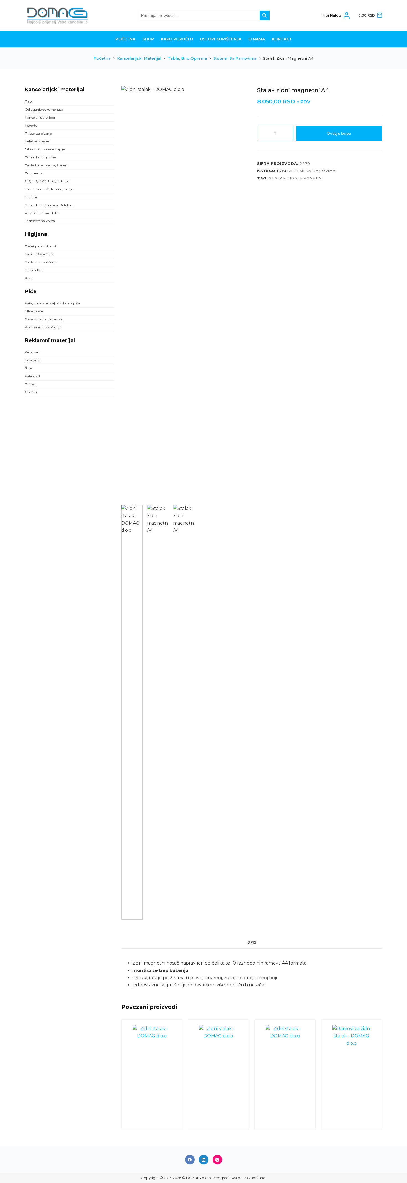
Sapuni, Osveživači (40, 254)
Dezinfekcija (34, 270)
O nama (256, 39)
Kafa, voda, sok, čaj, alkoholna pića (52, 303)
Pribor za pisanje (38, 133)
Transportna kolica (40, 221)
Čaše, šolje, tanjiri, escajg (44, 319)
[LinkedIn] (203, 1159)
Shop (148, 39)
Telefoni (31, 197)
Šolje (28, 368)
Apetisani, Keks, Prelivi (42, 327)
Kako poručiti (177, 39)
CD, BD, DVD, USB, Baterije (47, 181)
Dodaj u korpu (339, 133)
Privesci (31, 384)
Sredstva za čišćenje (41, 262)
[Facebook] (190, 1159)
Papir (29, 101)
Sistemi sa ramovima (311, 170)
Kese (28, 278)
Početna (125, 39)
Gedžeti (31, 392)
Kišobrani (32, 352)
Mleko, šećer (34, 311)
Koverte (31, 125)
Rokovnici (33, 360)
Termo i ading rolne (40, 157)
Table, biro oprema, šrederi (46, 165)
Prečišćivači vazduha (42, 213)
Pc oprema (34, 173)
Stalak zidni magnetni (296, 178)
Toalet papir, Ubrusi (40, 246)
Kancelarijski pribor (40, 117)
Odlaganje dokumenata (44, 109)
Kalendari (32, 376)
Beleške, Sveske (37, 141)
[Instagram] (217, 1159)
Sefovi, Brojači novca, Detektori (49, 205)
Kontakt (282, 39)
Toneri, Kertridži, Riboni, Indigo (49, 189)
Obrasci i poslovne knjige (45, 149)
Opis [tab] (251, 942)
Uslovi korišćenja (220, 39)
